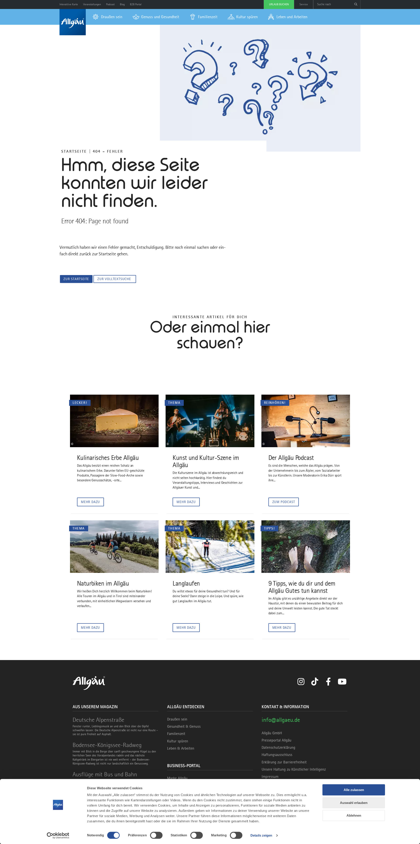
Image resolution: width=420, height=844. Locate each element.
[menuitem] (107, 17)
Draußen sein (177, 719)
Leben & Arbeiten (180, 748)
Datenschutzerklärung (278, 747)
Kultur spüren (177, 741)
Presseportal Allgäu (276, 740)
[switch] (156, 835)
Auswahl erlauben (354, 803)
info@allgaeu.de (281, 719)
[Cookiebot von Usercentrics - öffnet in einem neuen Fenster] (58, 835)
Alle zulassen (354, 790)
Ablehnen (353, 815)
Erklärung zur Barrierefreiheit (284, 762)
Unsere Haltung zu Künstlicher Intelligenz (294, 769)
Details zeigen (261, 835)
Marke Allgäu (177, 778)
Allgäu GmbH (272, 733)
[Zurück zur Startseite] (73, 22)
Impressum (270, 776)
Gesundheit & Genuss (184, 726)
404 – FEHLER (108, 151)
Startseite (74, 151)
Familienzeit (176, 733)
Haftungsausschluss (277, 754)
